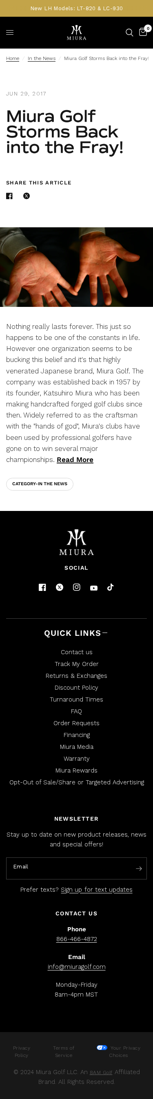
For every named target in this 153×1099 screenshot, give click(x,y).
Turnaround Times (76, 699)
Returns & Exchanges (76, 675)
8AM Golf (101, 1072)
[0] (141, 32)
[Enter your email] (139, 868)
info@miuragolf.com (77, 966)
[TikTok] (111, 588)
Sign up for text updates (96, 889)
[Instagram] (76, 587)
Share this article (38, 182)
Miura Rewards (76, 770)
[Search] (129, 32)
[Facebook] (42, 587)
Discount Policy (76, 687)
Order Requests (76, 723)
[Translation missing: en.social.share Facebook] (11, 196)
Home (12, 58)
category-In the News (39, 483)
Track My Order (77, 664)
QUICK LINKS (72, 633)
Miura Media (76, 746)
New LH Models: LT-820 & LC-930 (76, 8)
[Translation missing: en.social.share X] (28, 196)
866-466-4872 (76, 939)
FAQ (76, 711)
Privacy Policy (22, 1051)
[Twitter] (59, 587)
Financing (77, 735)
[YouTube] (94, 588)
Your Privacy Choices (125, 1051)
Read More (75, 459)
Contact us (77, 652)
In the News (41, 58)
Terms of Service (63, 1051)
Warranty (77, 758)
